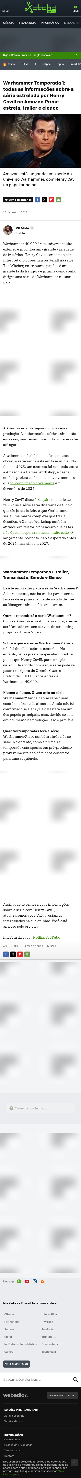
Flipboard (51, 199)
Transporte (49, 1337)
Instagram (34, 1281)
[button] (24, 228)
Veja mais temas (16, 1364)
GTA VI (24, 64)
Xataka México (13, 1421)
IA (35, 64)
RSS (42, 1281)
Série (53, 946)
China (11, 64)
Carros (8, 1351)
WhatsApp (19, 1281)
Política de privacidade (18, 1445)
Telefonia (47, 1329)
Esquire (44, 499)
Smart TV (75, 64)
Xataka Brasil (40, 7)
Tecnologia (27, 23)
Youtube (27, 1281)
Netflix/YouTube (46, 937)
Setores (9, 1329)
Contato (9, 1456)
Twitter (44, 199)
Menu (5, 10)
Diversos (47, 1322)
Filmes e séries (33, 946)
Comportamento (52, 1344)
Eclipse (46, 64)
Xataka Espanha (14, 1415)
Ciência (8, 23)
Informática (50, 23)
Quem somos (12, 1439)
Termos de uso (13, 1450)
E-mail (58, 199)
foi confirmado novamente (32, 483)
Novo (76, 10)
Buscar (75, 1379)
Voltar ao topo (59, 1395)
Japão (60, 64)
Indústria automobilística (20, 1344)
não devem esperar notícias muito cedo (36, 532)
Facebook (37, 199)
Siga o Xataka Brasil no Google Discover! (27, 54)
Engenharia (11, 1322)
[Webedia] (15, 1398)
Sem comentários (19, 199)
